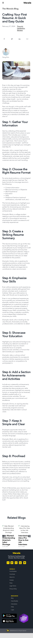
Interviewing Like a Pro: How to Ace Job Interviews (23, 540)
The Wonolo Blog (10, 8)
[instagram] (16, 562)
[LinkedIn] (19, 39)
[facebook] (8, 562)
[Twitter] (12, 39)
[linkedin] (20, 562)
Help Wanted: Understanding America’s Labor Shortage (8, 540)
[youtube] (24, 562)
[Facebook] (4, 39)
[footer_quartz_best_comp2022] (23, 614)
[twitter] (12, 562)
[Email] (27, 39)
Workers (20, 30)
